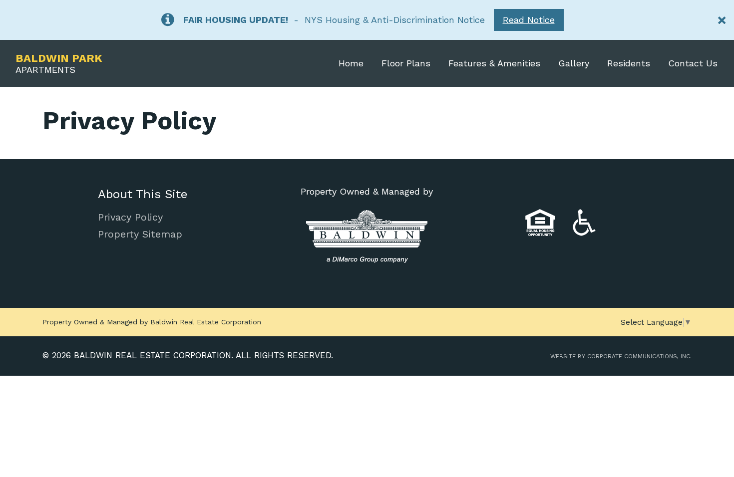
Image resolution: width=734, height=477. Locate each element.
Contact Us (693, 63)
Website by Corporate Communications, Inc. (621, 356)
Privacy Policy (130, 217)
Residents (628, 63)
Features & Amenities (494, 63)
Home (351, 63)
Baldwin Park (58, 63)
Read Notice (529, 19)
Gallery (573, 63)
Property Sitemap (140, 234)
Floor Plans (405, 63)
